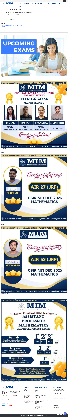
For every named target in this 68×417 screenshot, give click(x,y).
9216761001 (55, 408)
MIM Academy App (26, 3)
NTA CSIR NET (4, 30)
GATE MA (3, 29)
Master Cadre (37, 402)
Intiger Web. (45, 415)
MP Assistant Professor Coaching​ (41, 395)
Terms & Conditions (27, 395)
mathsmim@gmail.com (16, 0)
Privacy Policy (26, 403)
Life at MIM (26, 397)
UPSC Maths (37, 403)
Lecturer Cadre (37, 409)
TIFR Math (36, 408)
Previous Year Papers (51, 3)
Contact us (60, 3)
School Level (42, 3)
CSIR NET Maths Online (6, 26)
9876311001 (57, 407)
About (20, 6)
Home (20, 3)
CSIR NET (36, 389)
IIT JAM (3, 27)
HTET (36, 394)
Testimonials (26, 391)
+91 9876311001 (7, 0)
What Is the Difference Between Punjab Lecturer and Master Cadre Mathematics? (58, 390)
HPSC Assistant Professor (39, 406)
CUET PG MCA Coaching (39, 397)
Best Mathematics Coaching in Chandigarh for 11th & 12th (12, 25)
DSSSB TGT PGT (38, 396)
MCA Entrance (37, 407)
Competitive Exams (34, 3)
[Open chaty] (65, 414)
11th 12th (36, 391)
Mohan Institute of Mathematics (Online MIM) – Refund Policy (28, 401)
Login (64, 0)
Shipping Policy (26, 396)
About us (25, 390)
